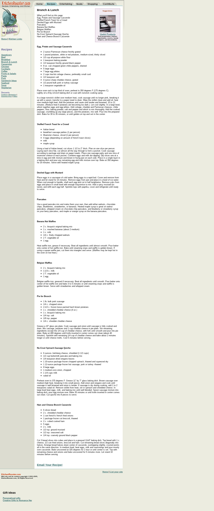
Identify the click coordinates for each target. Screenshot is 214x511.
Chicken (5, 66)
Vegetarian (6, 88)
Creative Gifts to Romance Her (17, 500)
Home (105, 472)
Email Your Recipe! (50, 464)
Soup (3, 85)
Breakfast (5, 59)
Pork (3, 78)
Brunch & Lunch (9, 62)
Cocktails (5, 69)
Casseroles (6, 64)
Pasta (4, 76)
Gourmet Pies (6, 96)
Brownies (12, 94)
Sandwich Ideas (9, 81)
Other (15, 96)
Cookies (4, 94)
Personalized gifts (11, 498)
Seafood (5, 83)
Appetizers (6, 55)
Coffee (4, 71)
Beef (3, 57)
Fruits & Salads (8, 73)
